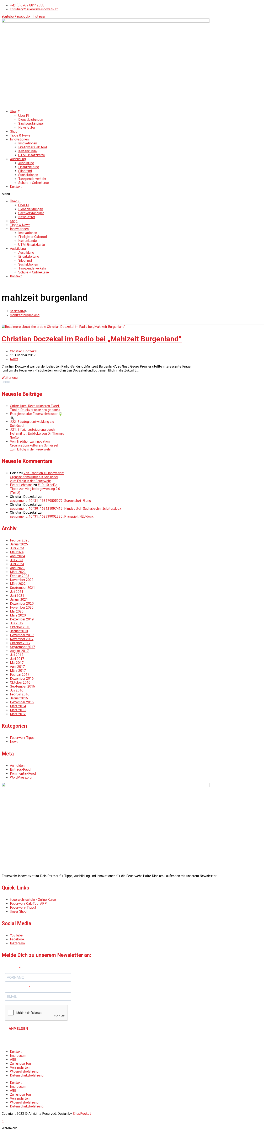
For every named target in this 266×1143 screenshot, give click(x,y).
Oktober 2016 (20, 682)
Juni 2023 (17, 564)
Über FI (15, 112)
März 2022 (18, 584)
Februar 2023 (19, 576)
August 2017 (19, 651)
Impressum (18, 1056)
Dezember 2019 (22, 619)
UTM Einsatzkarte (31, 155)
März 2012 (18, 714)
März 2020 (18, 615)
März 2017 (18, 671)
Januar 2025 (19, 544)
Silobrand (25, 171)
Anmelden (17, 766)
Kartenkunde (27, 151)
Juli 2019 (16, 623)
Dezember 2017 (22, 635)
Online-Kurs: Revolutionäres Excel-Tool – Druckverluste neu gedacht (35, 408)
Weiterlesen (10, 378)
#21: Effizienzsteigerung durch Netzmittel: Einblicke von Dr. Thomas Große (37, 433)
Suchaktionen (28, 175)
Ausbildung (18, 159)
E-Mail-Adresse (17, 987)
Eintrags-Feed (20, 769)
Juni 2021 (17, 596)
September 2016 (22, 686)
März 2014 (18, 706)
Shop (13, 131)
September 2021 (22, 588)
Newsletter (26, 127)
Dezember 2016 (22, 678)
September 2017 (22, 647)
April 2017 (17, 667)
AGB (13, 1060)
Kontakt (16, 187)
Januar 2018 (19, 631)
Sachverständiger (31, 123)
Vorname (12, 968)
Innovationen (19, 139)
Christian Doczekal (23, 351)
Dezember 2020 (22, 603)
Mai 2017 (16, 663)
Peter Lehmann (21, 485)
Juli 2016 (16, 690)
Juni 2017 (17, 659)
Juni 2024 (17, 548)
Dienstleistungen (30, 120)
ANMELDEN (18, 1028)
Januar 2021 (19, 600)
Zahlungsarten (20, 1063)
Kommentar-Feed (23, 773)
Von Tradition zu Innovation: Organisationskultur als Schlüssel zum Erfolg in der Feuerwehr (34, 445)
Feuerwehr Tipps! (23, 738)
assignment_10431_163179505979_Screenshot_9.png (50, 501)
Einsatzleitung (28, 167)
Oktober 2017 (20, 643)
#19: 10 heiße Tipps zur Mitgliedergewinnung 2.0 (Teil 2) (35, 489)
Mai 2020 (16, 611)
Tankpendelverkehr (32, 179)
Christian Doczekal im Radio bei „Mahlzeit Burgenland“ (92, 339)
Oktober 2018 (20, 627)
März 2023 (18, 572)
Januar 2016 (19, 698)
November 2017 (21, 639)
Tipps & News (20, 135)
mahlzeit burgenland (24, 315)
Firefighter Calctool (32, 147)
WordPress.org (21, 777)
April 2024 (17, 556)
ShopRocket (82, 1114)
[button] (133, 194)
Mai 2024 (16, 552)
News (14, 359)
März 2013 (18, 710)
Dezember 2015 (22, 702)
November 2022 (21, 580)
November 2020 (21, 607)
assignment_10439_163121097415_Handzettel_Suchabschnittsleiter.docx (65, 509)
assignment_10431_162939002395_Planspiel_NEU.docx (52, 516)
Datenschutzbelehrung (26, 1075)
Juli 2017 (16, 655)
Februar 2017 (19, 675)
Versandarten (20, 1067)
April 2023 (17, 568)
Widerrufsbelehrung (24, 1071)
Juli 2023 (16, 560)
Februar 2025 (19, 540)
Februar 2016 (19, 694)
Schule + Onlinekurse (33, 183)
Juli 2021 (16, 592)
